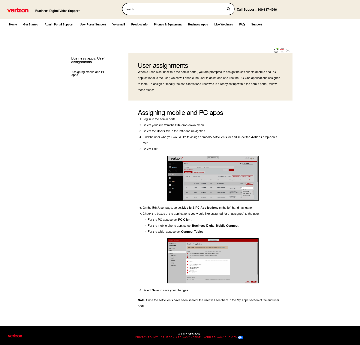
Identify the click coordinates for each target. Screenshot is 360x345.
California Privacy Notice (181, 337)
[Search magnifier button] (228, 9)
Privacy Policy (146, 337)
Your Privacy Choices (220, 337)
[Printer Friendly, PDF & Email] (282, 50)
